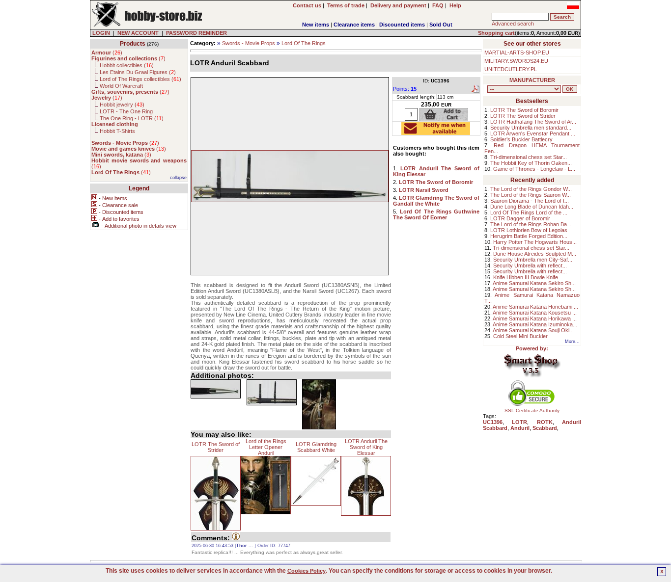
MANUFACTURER (532, 80)
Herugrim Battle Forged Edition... (528, 236)
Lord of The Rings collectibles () (140, 79)
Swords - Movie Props (248, 43)
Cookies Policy (306, 571)
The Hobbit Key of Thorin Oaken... (531, 163)
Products (132, 43)
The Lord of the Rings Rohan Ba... (530, 224)
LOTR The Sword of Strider (216, 447)
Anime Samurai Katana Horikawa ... (535, 318)
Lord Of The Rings (303, 43)
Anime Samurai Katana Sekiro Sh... (534, 283)
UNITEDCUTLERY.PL (510, 69)
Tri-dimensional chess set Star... (528, 157)
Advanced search (513, 23)
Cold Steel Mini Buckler (520, 336)
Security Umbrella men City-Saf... (532, 260)
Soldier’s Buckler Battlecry (521, 139)
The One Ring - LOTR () (132, 118)
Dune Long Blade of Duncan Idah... (531, 207)
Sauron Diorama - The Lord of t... (529, 201)
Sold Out (440, 24)
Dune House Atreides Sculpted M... (534, 254)
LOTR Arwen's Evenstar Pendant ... (532, 133)
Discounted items (402, 24)
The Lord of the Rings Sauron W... (530, 195)
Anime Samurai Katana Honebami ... (535, 307)
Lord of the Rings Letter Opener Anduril (266, 447)
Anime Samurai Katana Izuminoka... (535, 324)
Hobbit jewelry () (122, 104)
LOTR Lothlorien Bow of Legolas (528, 230)
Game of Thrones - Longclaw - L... (534, 169)
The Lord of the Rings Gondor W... (531, 189)
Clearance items (354, 24)
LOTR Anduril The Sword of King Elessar (366, 447)
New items (315, 24)
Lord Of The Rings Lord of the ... (528, 212)
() (106, 52)
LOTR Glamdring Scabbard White (316, 447)
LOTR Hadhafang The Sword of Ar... (533, 122)
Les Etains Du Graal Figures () (138, 72)
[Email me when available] (435, 132)
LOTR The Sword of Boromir (524, 110)
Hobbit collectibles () (127, 65)
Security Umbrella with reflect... (530, 265)
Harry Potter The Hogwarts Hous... (535, 242)
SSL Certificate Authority (531, 410)
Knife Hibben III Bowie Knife (525, 277)
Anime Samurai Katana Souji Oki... (533, 330)
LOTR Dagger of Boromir (520, 218)
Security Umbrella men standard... (530, 128)
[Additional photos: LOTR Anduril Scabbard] (216, 388)
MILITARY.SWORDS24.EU (516, 61)
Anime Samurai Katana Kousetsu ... (535, 313)
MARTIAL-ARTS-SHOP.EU (516, 52)
